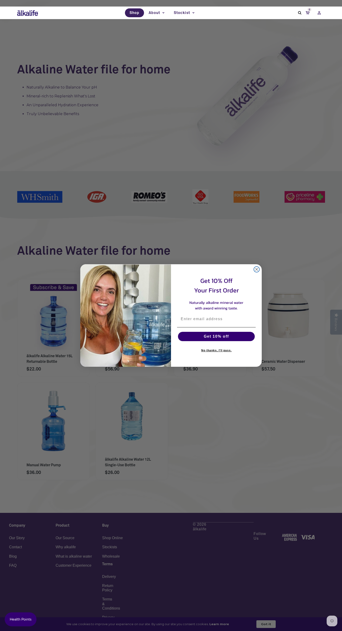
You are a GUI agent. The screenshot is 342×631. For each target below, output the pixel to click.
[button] (156, 12)
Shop (134, 13)
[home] (27, 13)
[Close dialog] (256, 269)
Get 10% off (216, 336)
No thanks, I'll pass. (216, 350)
